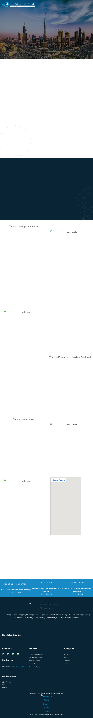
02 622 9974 (16, 593)
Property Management (36, 654)
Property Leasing (34, 660)
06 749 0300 (79, 594)
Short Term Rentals (35, 667)
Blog (65, 657)
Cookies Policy (44, 714)
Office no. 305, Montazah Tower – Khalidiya (15, 590)
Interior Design (33, 663)
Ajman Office (77, 582)
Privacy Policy (34, 714)
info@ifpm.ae (8, 670)
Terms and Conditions (56, 714)
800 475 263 (18, 666)
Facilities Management (36, 657)
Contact (67, 660)
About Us (67, 654)
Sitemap (67, 663)
